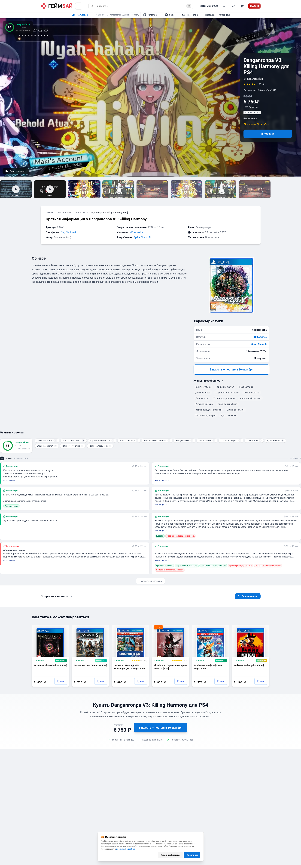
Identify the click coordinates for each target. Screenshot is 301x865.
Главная (50, 212)
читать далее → (10, 480)
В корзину (267, 133)
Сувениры (224, 15)
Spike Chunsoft (142, 237)
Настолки (210, 15)
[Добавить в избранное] (63, 628)
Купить (60, 681)
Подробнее (130, 849)
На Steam (294, 458)
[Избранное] (233, 6)
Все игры (102, 15)
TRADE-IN (254, 6)
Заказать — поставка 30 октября (231, 369)
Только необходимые (170, 855)
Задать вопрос (249, 596)
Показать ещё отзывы (150, 581)
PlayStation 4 (64, 212)
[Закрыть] (200, 835)
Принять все (192, 855)
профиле (120, 849)
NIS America (136, 232)
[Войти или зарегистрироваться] (224, 6)
